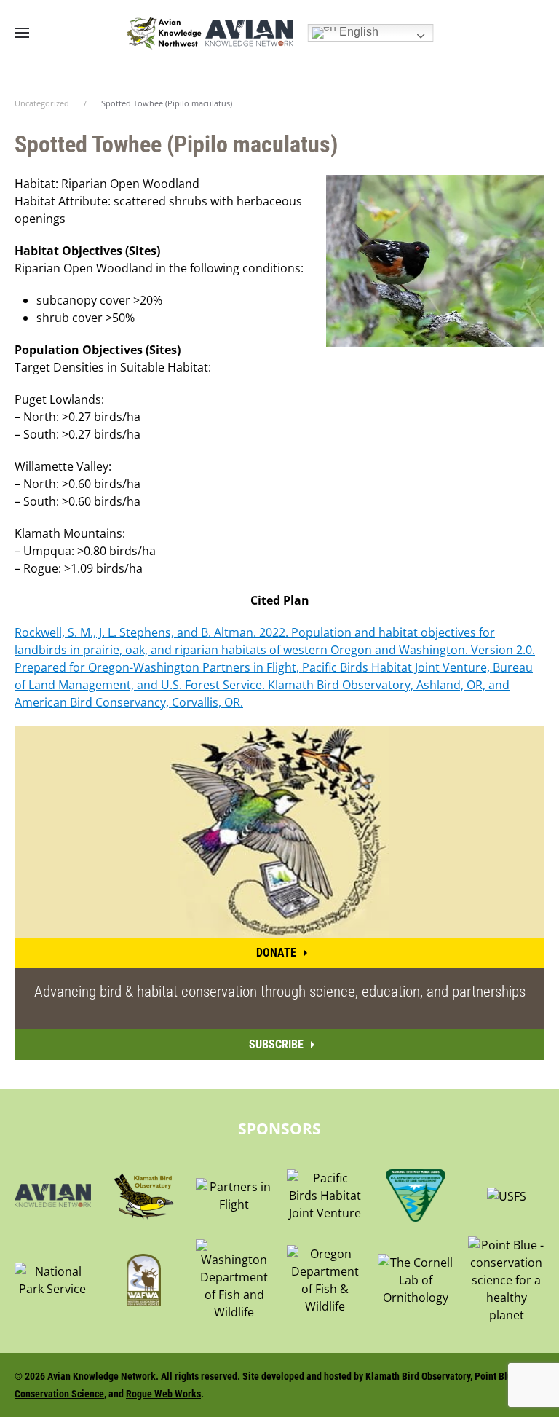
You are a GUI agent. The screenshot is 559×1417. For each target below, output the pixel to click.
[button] (22, 33)
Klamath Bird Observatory (417, 1376)
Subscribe (276, 1044)
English (357, 31)
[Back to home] (209, 33)
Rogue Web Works (163, 1394)
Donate (276, 952)
